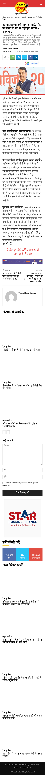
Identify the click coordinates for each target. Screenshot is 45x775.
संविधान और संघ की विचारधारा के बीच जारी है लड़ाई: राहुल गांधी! (21, 679)
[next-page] (8, 432)
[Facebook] (30, 57)
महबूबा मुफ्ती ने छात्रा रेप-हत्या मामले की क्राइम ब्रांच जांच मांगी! (22, 717)
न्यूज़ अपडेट (9, 17)
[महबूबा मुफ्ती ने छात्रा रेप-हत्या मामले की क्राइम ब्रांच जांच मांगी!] (22, 696)
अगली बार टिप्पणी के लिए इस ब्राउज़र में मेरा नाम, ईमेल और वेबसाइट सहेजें (20, 484)
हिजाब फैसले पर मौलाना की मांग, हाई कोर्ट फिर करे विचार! (22, 387)
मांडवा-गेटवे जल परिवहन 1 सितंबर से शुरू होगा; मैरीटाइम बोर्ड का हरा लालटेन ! (33, 277)
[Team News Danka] (11, 297)
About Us (17, 767)
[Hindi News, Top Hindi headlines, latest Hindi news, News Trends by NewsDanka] (22, 8)
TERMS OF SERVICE (10, 765)
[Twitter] (24, 57)
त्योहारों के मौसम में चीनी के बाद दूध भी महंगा (21, 350)
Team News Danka (10, 49)
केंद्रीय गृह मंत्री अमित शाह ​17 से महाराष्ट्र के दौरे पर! (22, 252)
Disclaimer (35, 765)
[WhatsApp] (12, 57)
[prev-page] (4, 432)
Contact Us (27, 767)
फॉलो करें (22, 549)
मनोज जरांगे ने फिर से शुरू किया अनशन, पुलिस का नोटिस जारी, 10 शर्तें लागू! (22, 641)
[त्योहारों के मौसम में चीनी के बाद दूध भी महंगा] (22, 330)
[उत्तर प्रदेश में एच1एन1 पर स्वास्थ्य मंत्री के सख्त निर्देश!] (22, 734)
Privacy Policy (24, 765)
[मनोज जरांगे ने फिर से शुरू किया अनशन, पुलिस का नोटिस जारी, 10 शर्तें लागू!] (22, 620)
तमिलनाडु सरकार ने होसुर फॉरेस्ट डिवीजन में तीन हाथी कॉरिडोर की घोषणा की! (20, 603)
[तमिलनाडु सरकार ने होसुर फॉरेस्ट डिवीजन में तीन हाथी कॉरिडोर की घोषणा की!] (22, 582)
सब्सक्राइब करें (36, 549)
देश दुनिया (6, 346)
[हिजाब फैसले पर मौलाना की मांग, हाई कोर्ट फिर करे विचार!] (22, 366)
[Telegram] (18, 57)
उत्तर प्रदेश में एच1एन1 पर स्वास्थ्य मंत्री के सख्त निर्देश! (22, 755)
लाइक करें (9, 549)
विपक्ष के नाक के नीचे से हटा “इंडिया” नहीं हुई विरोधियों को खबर (11, 276)
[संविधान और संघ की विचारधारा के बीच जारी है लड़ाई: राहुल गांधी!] (22, 658)
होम (3, 17)
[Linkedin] (35, 57)
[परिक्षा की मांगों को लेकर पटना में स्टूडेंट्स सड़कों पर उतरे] (22, 404)
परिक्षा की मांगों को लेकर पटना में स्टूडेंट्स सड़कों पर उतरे (19, 425)
